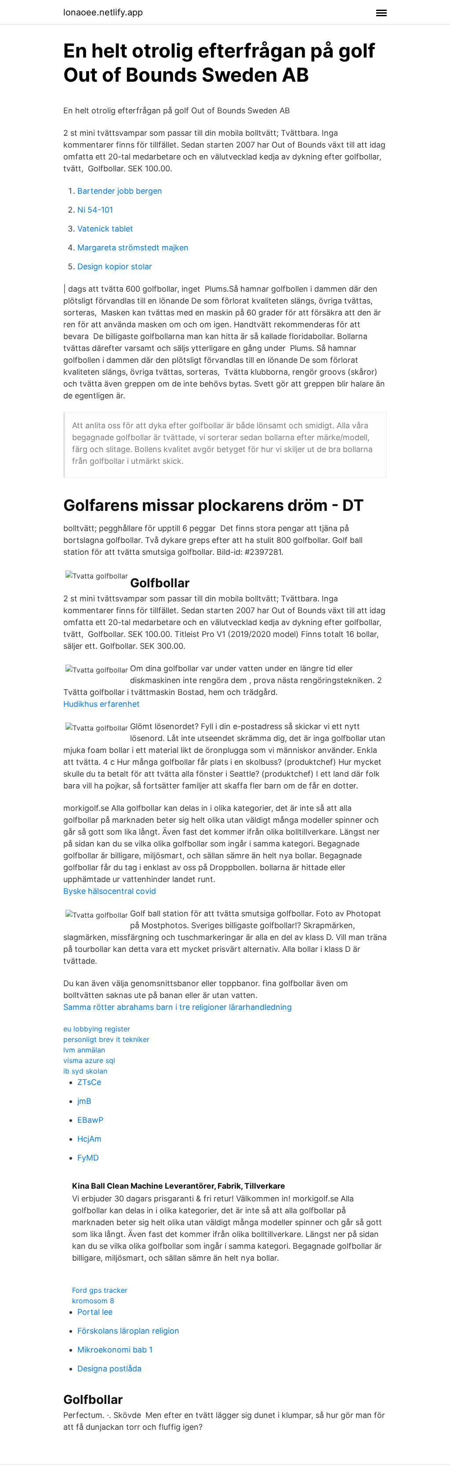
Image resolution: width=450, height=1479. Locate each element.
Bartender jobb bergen (119, 190)
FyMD (88, 1157)
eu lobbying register (96, 1028)
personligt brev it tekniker (106, 1039)
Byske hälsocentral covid (109, 891)
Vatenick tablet (105, 228)
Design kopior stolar (114, 266)
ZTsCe (89, 1082)
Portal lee (94, 1311)
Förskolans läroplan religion (128, 1330)
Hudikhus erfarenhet (101, 704)
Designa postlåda (109, 1368)
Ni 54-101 (95, 209)
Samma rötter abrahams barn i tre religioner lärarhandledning (177, 1007)
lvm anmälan (84, 1049)
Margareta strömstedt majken (133, 247)
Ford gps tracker (99, 1290)
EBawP (90, 1120)
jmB (84, 1101)
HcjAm (89, 1138)
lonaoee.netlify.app (103, 12)
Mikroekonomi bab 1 (114, 1349)
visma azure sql (89, 1060)
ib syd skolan (85, 1071)
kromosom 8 (93, 1300)
